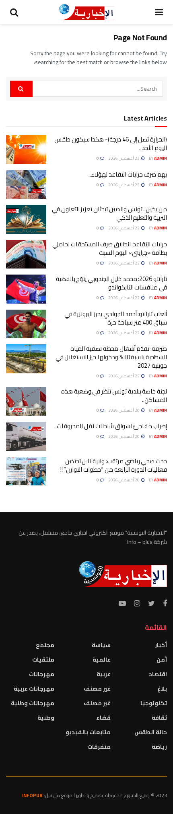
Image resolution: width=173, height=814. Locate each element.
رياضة (159, 746)
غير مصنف (97, 688)
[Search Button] (21, 89)
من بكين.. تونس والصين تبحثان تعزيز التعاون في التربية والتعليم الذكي (109, 213)
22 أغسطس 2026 (124, 228)
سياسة (101, 645)
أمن (162, 659)
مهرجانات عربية (34, 688)
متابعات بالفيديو (88, 732)
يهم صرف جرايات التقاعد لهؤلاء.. (128, 174)
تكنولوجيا (153, 703)
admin (160, 158)
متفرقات (99, 746)
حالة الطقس (150, 732)
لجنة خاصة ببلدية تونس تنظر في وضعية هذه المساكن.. (114, 395)
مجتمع (45, 645)
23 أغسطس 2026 (124, 158)
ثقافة (159, 717)
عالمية (102, 659)
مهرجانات (41, 674)
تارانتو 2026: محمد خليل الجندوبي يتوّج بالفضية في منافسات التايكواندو (111, 283)
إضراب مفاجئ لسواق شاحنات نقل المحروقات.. (110, 426)
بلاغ (162, 688)
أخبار (161, 645)
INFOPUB (32, 795)
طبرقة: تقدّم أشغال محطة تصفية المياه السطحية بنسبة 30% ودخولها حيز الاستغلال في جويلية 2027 (111, 357)
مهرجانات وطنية (32, 703)
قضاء (103, 717)
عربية (104, 674)
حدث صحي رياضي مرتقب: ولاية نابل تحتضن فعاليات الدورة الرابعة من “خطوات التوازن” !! (113, 465)
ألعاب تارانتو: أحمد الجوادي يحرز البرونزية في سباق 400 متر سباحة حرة (115, 318)
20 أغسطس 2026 (124, 410)
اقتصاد (158, 674)
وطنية (45, 717)
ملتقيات (43, 659)
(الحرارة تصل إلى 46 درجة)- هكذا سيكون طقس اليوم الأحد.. (110, 143)
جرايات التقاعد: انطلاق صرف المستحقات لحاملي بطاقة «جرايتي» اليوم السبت (109, 248)
